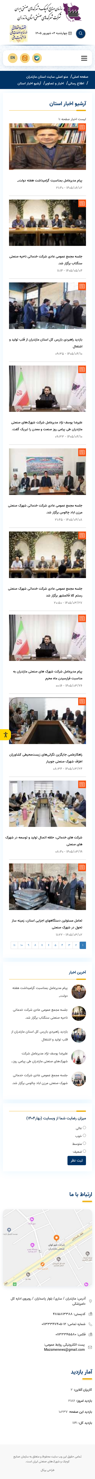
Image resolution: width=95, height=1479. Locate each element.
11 (14, 945)
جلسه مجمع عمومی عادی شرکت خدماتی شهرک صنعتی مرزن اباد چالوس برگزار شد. (40, 1079)
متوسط (77, 1144)
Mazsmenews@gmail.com (64, 1350)
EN (12, 58)
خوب (79, 1136)
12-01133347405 (54, 1324)
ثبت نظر (77, 1160)
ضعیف (78, 1152)
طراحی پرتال (48, 1470)
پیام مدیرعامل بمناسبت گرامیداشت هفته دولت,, (49, 180)
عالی (79, 1128)
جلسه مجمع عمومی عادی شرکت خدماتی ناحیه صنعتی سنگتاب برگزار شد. (40, 1014)
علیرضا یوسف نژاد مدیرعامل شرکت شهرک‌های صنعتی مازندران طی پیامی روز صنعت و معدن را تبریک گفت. (40, 1058)
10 (21, 945)
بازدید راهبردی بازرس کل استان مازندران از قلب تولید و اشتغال (39, 1035)
